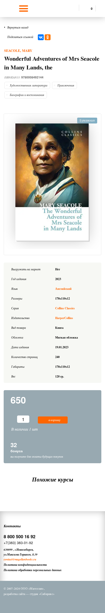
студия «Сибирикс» (42, 594)
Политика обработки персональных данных (33, 570)
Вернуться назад (17, 27)
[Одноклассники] (48, 37)
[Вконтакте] (32, 602)
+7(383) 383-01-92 (18, 542)
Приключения (65, 85)
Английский (63, 289)
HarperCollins (64, 318)
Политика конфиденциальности (25, 565)
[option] (52, 182)
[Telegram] (57, 602)
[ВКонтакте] (41, 37)
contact (8, 559)
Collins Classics (65, 308)
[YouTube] (70, 602)
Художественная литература (28, 85)
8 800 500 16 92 (19, 536)
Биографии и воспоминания (27, 95)
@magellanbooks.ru (24, 559)
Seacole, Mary (18, 50)
